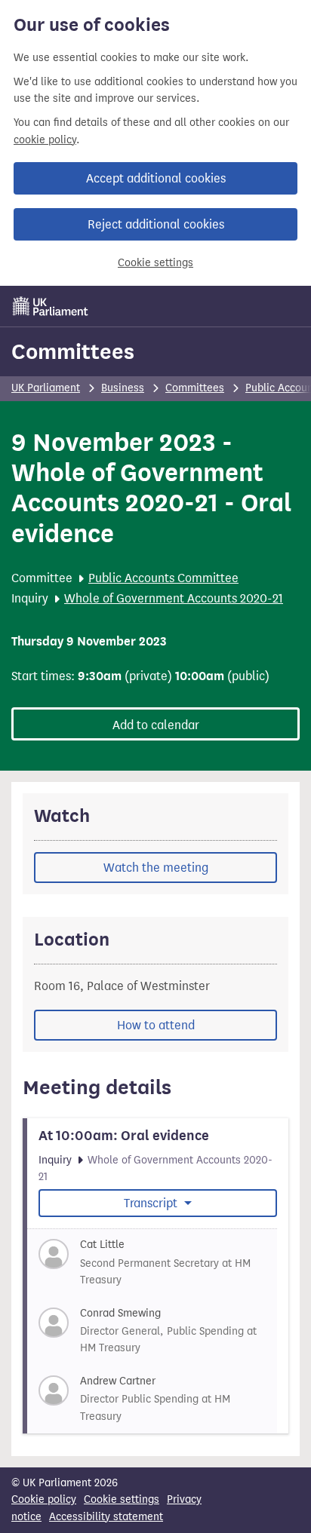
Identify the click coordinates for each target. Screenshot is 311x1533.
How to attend (156, 1025)
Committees (72, 351)
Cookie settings (155, 262)
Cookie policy (43, 1499)
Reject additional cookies (156, 224)
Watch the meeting (155, 867)
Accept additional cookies (156, 178)
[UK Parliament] (50, 306)
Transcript (152, 1203)
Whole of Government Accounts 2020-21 (173, 598)
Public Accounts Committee (163, 578)
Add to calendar (155, 725)
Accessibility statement (106, 1516)
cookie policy (45, 139)
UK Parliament (45, 388)
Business (122, 388)
